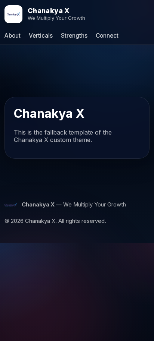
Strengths (74, 35)
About (12, 35)
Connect (107, 35)
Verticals (41, 35)
